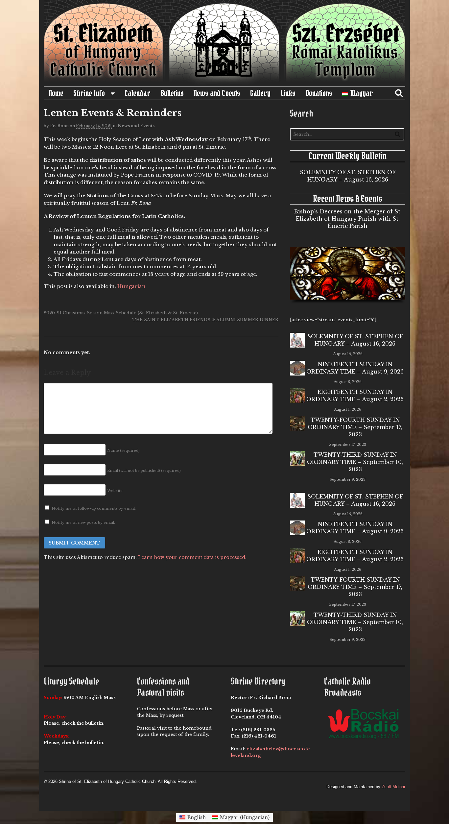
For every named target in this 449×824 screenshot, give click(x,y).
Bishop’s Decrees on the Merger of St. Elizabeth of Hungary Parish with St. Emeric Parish (348, 218)
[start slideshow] (327, 293)
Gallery (260, 93)
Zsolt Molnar (393, 786)
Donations (318, 93)
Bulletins (172, 93)
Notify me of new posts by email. (83, 522)
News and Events (217, 93)
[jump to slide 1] (334, 293)
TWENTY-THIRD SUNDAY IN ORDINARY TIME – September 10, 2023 (355, 462)
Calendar (138, 93)
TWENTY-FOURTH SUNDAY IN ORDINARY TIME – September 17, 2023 (355, 427)
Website (115, 490)
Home (56, 93)
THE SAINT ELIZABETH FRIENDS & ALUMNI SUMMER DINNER (205, 319)
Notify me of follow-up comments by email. (94, 508)
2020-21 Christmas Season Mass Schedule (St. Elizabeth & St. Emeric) (121, 312)
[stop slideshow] (368, 293)
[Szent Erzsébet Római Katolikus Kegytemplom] (224, 82)
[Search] (397, 134)
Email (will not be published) (144, 470)
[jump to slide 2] (341, 293)
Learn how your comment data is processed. (192, 557)
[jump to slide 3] (347, 293)
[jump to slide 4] (354, 293)
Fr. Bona (59, 125)
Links (287, 93)
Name (123, 450)
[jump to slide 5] (361, 293)
